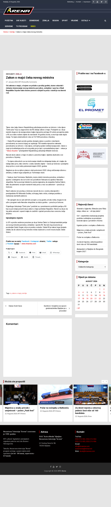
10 (79, 295)
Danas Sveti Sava (15, 306)
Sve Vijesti (21, 21)
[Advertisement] (55, 51)
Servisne (9, 26)
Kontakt (78, 2)
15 (100, 295)
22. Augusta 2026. (11, 414)
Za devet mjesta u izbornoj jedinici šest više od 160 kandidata (88, 410)
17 (79, 299)
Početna (9, 21)
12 (87, 295)
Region (55, 21)
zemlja (24, 293)
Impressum (87, 2)
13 (91, 295)
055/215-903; (80, 439)
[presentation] (103, 381)
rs (10, 293)
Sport (65, 21)
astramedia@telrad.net (83, 449)
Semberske (34, 21)
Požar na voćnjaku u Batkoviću (88, 237)
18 (83, 299)
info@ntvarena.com (82, 446)
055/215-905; (80, 441)
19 (87, 299)
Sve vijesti (10, 74)
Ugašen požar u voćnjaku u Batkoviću (90, 225)
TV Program (21, 26)
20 (91, 299)
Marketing (70, 2)
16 (104, 295)
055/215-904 (91, 439)
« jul (78, 308)
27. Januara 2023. (12, 82)
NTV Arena (22, 82)
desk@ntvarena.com (87, 451)
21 (96, 299)
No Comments (32, 82)
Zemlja (45, 21)
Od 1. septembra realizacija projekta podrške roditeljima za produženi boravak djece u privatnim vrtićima (90, 218)
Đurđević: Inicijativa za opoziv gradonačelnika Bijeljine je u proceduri (55, 308)
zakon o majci (16, 293)
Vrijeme (74, 21)
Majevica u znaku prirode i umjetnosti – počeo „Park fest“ (19, 409)
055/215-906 (91, 441)
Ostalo (84, 21)
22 (100, 299)
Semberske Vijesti (12, 402)
